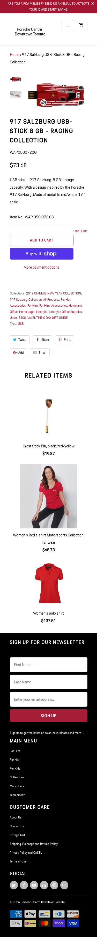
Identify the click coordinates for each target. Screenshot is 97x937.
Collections (17, 777)
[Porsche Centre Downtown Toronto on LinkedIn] (44, 885)
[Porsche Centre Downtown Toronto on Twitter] (14, 885)
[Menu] (68, 25)
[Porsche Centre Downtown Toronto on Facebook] (24, 885)
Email (42, 352)
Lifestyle (41, 311)
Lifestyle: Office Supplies (65, 311)
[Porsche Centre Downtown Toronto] (30, 31)
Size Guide (80, 231)
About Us (15, 817)
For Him (32, 305)
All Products (51, 299)
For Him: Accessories (53, 305)
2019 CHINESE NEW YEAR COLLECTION (53, 293)
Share (45, 339)
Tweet (22, 339)
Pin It (67, 339)
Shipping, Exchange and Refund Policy (34, 843)
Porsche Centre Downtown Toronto (43, 901)
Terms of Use (18, 861)
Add (21, 352)
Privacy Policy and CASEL (26, 852)
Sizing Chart (17, 834)
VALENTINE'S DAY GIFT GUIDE (47, 317)
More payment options (41, 267)
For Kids (15, 768)
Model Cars (17, 786)
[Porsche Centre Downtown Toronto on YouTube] (34, 885)
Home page (26, 311)
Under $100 (18, 317)
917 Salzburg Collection (26, 299)
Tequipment (17, 794)
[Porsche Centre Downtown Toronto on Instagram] (54, 885)
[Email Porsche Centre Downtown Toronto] (64, 885)
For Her (14, 759)
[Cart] (81, 25)
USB (21, 323)
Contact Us (17, 826)
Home (14, 54)
